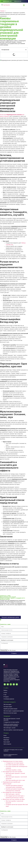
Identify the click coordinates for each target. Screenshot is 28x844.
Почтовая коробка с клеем (13, 770)
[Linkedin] (14, 684)
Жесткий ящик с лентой (13, 794)
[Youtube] (8, 684)
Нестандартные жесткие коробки (12, 771)
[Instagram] (11, 684)
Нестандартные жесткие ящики (12, 792)
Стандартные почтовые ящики (14, 763)
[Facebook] (5, 684)
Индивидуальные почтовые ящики (13, 761)
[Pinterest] (17, 684)
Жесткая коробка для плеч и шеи (15, 780)
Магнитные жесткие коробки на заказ (14, 799)
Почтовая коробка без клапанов (15, 764)
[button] (25, 49)
